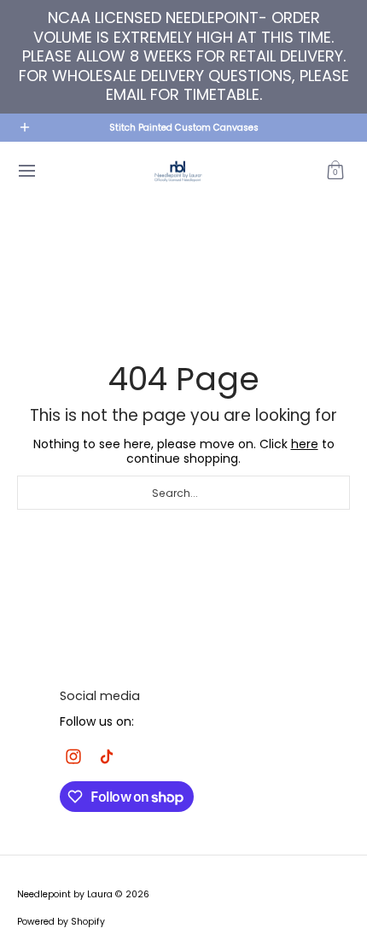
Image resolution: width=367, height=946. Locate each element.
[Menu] (26, 171)
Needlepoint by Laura (65, 894)
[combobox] (183, 493)
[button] (335, 171)
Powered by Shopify (61, 921)
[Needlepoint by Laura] (177, 171)
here (304, 444)
